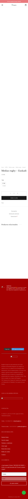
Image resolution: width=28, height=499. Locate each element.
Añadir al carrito (14, 198)
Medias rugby (11, 167)
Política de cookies (5, 451)
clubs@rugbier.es (17, 421)
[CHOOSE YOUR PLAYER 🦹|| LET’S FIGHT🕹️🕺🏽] (14, 321)
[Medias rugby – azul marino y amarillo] (21, 257)
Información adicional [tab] (14, 213)
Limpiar (4, 185)
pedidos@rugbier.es (22, 426)
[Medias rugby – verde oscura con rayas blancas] (21, 237)
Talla (3, 180)
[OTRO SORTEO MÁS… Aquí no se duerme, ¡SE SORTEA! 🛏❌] (14, 302)
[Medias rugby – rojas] (7, 257)
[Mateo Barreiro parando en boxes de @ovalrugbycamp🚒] (14, 332)
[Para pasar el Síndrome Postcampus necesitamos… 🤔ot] (14, 316)
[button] (19, 249)
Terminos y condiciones (6, 443)
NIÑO (6, 167)
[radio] (4, 183)
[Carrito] (26, 5)
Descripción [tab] (14, 211)
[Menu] (2, 5)
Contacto (3, 454)
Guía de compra (5, 440)
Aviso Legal (4, 446)
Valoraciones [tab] (14, 216)
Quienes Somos (5, 437)
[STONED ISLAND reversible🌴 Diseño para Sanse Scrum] (14, 342)
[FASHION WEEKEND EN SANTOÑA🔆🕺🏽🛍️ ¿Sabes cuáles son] (14, 326)
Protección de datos (5, 448)
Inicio (2, 167)
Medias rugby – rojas (6, 264)
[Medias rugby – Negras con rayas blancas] (7, 237)
